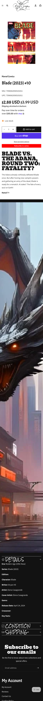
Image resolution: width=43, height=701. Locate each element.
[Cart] (40, 5)
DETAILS (14, 559)
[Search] (7, 5)
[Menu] (2, 5)
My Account (6, 687)
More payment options (21, 142)
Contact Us (6, 696)
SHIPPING (16, 632)
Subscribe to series (21, 146)
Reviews (5, 691)
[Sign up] (38, 668)
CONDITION (18, 626)
